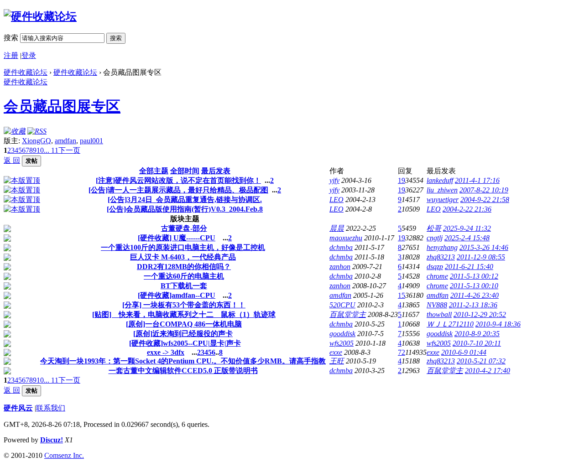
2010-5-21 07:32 (481, 361)
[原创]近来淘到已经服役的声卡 (183, 333)
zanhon (339, 266)
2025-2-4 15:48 (467, 238)
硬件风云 (18, 408)
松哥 (434, 228)
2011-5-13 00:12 (474, 276)
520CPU (342, 305)
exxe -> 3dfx (165, 352)
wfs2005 (341, 343)
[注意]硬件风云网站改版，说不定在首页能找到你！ (178, 180)
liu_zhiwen (442, 190)
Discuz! (51, 440)
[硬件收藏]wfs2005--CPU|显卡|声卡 (185, 343)
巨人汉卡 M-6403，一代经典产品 (183, 257)
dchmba (341, 247)
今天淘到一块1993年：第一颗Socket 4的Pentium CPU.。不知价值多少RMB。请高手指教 (183, 361)
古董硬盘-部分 (184, 228)
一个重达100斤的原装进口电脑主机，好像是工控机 (183, 247)
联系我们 (50, 408)
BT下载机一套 (184, 286)
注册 (11, 55)
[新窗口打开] (22, 180)
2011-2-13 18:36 (473, 305)
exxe (335, 352)
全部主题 (153, 171)
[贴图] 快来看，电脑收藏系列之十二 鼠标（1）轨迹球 (184, 314)
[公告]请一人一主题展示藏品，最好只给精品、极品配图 (178, 190)
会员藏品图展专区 (62, 106)
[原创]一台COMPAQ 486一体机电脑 (184, 324)
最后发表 (215, 171)
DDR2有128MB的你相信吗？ (184, 266)
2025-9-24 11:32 (467, 228)
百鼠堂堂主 (347, 314)
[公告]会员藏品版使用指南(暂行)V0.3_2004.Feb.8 (185, 209)
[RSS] (37, 131)
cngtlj (435, 238)
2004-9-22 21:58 (484, 199)
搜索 (11, 38)
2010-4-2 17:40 (487, 370)
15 (401, 295)
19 (401, 180)
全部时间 (184, 171)
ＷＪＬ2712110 (450, 324)
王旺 (336, 361)
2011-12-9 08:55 (481, 257)
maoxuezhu (345, 238)
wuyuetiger (443, 199)
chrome (437, 276)
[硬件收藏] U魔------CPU (176, 238)
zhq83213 (441, 257)
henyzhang (442, 247)
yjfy (334, 180)
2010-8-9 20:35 (477, 333)
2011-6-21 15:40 (469, 266)
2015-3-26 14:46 (483, 247)
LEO (336, 199)
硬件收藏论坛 (25, 72)
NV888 (437, 305)
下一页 (69, 150)
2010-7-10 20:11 (477, 343)
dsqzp (435, 266)
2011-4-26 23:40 (474, 295)
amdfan (65, 141)
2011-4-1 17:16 (477, 180)
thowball (439, 314)
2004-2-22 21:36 (467, 209)
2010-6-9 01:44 (463, 352)
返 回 (12, 160)
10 (40, 150)
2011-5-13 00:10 (474, 286)
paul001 (91, 141)
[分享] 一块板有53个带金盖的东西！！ (183, 305)
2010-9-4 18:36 (498, 324)
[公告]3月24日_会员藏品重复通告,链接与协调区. (185, 199)
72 (401, 352)
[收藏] (15, 131)
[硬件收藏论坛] (40, 16)
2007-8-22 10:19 (483, 190)
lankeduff (440, 180)
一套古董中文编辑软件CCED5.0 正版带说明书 (183, 370)
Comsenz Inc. (64, 455)
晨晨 (336, 228)
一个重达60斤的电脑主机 (184, 276)
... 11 (51, 150)
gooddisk (342, 333)
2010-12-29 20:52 (480, 314)
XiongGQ (36, 141)
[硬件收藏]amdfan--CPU (176, 295)
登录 (28, 55)
